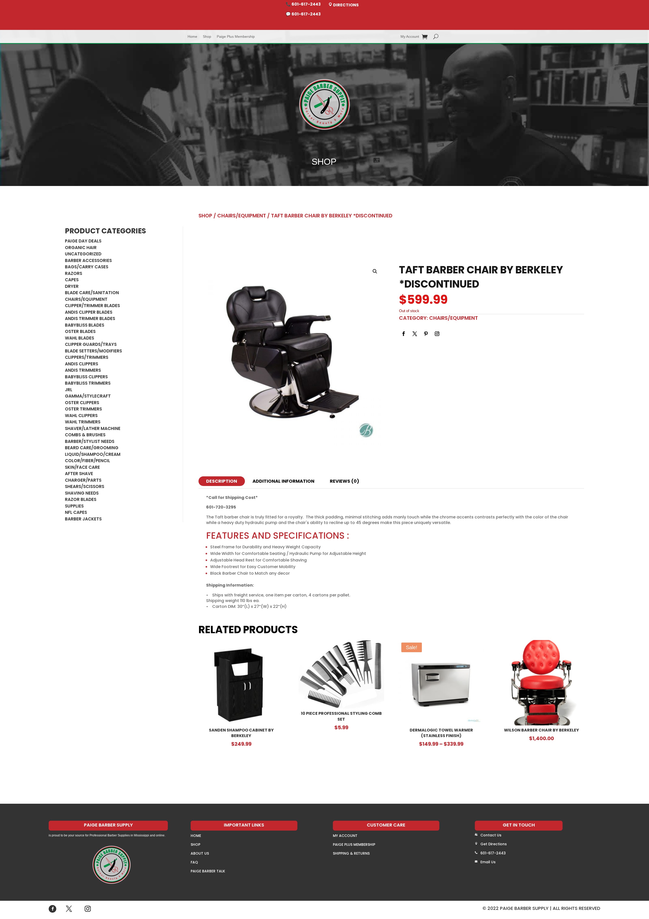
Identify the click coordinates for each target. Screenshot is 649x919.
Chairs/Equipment (86, 299)
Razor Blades (80, 499)
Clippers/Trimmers (86, 357)
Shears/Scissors (84, 486)
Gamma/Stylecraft (88, 396)
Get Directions (493, 844)
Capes (72, 280)
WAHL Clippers (81, 415)
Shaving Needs (82, 493)
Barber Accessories (88, 260)
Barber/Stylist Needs (89, 441)
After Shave (79, 474)
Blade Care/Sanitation (92, 293)
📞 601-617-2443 (303, 4)
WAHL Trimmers (82, 422)
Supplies (74, 506)
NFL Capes (76, 512)
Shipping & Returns (351, 853)
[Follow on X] (414, 333)
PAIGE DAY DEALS (83, 241)
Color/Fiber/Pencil (87, 461)
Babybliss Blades (84, 325)
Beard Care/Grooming (91, 448)
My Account (410, 37)
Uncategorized (83, 254)
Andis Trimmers (83, 370)
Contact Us (490, 835)
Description (221, 481)
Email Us (488, 862)
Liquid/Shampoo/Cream (92, 454)
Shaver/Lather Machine (92, 428)
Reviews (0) (344, 481)
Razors (73, 273)
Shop (207, 37)
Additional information (283, 481)
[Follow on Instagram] (437, 333)
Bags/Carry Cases (86, 267)
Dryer (72, 286)
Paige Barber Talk (208, 871)
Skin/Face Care (82, 467)
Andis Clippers (81, 364)
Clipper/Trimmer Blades (92, 306)
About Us (200, 853)
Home (192, 37)
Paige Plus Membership (236, 37)
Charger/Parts (83, 480)
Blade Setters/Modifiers (93, 351)
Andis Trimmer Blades (90, 318)
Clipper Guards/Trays (91, 344)
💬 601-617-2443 (303, 14)
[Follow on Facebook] (403, 333)
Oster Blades (80, 331)
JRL (68, 390)
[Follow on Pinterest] (425, 333)
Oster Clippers (82, 403)
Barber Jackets (83, 519)
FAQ (194, 862)
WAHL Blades (79, 338)
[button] (375, 271)
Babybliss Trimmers (88, 383)
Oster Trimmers (83, 409)
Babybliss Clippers (86, 377)
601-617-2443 (493, 853)
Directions (345, 5)
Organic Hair (81, 248)
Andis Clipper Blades (88, 312)
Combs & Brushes (85, 435)
